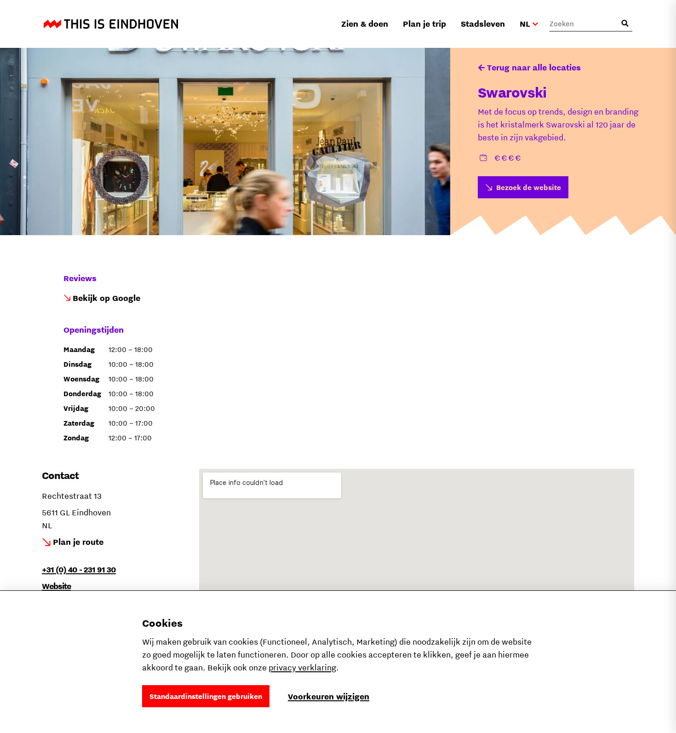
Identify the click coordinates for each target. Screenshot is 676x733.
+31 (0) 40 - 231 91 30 (79, 569)
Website (56, 586)
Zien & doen (364, 23)
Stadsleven (483, 23)
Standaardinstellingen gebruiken (205, 696)
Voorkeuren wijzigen (328, 696)
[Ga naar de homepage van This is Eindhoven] (111, 24)
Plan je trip (424, 23)
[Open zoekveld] (625, 23)
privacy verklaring (302, 667)
